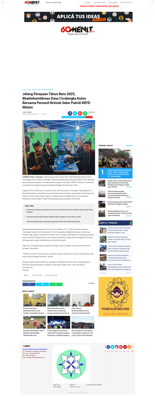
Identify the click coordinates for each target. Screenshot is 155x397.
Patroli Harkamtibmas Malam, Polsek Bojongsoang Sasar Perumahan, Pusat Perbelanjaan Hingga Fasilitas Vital (119, 258)
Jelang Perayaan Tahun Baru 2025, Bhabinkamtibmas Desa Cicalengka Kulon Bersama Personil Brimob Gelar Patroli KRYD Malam (56, 100)
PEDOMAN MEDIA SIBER (94, 385)
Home (24, 89)
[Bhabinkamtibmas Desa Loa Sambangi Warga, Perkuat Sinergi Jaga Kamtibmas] (101, 213)
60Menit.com (83, 392)
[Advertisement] (58, 64)
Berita (29, 89)
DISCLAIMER (113, 2)
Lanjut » (128, 273)
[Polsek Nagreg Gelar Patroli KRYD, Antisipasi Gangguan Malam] (101, 204)
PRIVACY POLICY (126, 2)
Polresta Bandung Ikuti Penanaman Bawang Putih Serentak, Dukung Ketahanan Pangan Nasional (118, 194)
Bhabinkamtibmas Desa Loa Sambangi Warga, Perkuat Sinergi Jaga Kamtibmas (120, 213)
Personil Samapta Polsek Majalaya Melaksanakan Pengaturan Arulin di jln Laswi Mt (54, 217)
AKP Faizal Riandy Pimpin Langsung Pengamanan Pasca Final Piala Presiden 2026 (53, 221)
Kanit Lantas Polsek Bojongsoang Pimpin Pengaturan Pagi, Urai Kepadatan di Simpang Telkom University (119, 267)
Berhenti (89, 117)
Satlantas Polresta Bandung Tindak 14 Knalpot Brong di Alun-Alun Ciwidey (119, 239)
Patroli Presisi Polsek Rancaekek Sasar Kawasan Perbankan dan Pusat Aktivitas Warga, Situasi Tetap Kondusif (119, 248)
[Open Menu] (3, 2)
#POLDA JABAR (37, 275)
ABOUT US (56, 385)
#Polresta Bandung (51, 275)
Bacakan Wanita (68, 117)
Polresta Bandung (47, 89)
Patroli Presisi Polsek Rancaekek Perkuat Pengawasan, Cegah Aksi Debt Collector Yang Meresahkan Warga (119, 230)
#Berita (26, 275)
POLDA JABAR (36, 89)
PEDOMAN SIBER (100, 2)
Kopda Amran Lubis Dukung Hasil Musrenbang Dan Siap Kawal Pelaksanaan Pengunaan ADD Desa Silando (120, 184)
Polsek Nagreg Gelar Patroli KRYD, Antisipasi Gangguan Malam (120, 203)
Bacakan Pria (79, 117)
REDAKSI (88, 2)
